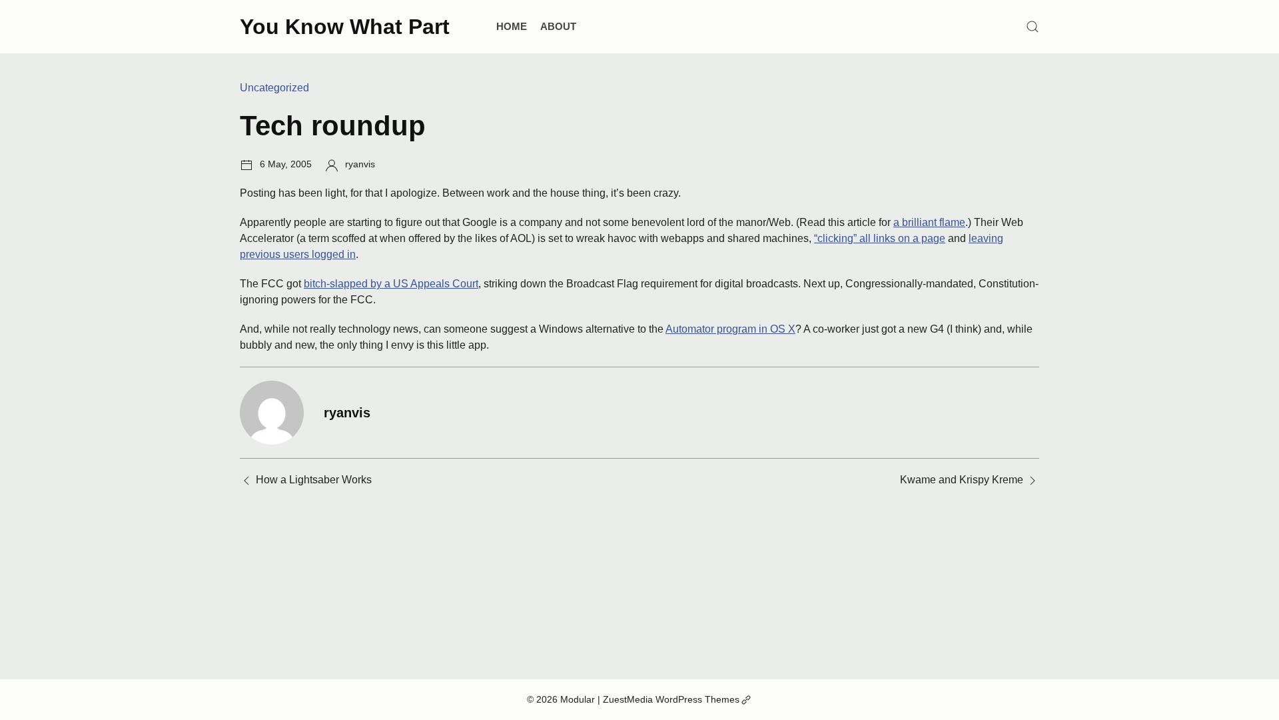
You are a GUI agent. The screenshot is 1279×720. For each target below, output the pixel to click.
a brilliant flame (929, 222)
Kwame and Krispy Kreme (961, 479)
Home (511, 26)
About (558, 26)
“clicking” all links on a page (879, 238)
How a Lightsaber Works (314, 479)
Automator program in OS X (730, 329)
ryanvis (360, 164)
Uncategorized (274, 87)
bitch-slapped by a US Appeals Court (391, 283)
